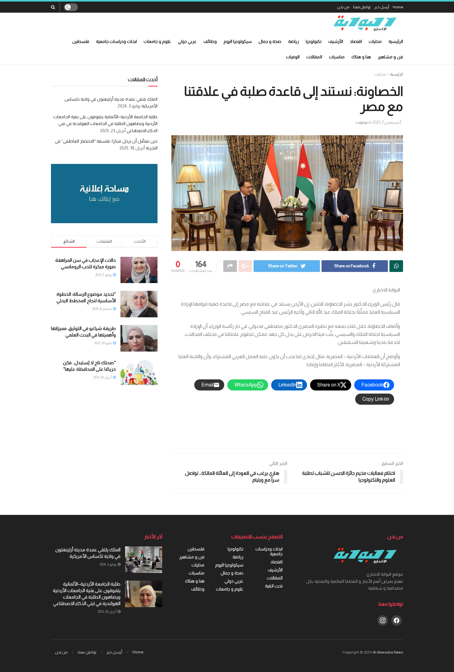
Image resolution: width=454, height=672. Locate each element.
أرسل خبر (381, 7)
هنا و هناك (361, 56)
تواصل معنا (362, 7)
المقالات (314, 56)
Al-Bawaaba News (388, 652)
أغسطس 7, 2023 (386, 122)
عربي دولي (187, 41)
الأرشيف (335, 41)
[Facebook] (396, 619)
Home (398, 7)
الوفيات (293, 56)
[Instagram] (382, 619)
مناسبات (337, 56)
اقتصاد (356, 41)
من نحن (343, 7)
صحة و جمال (270, 41)
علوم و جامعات (157, 41)
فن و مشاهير (390, 56)
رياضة (293, 41)
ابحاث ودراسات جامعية (116, 41)
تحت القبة (274, 585)
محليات (375, 41)
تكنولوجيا (314, 41)
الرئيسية (396, 41)
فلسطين (80, 41)
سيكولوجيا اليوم (238, 41)
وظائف (210, 41)
